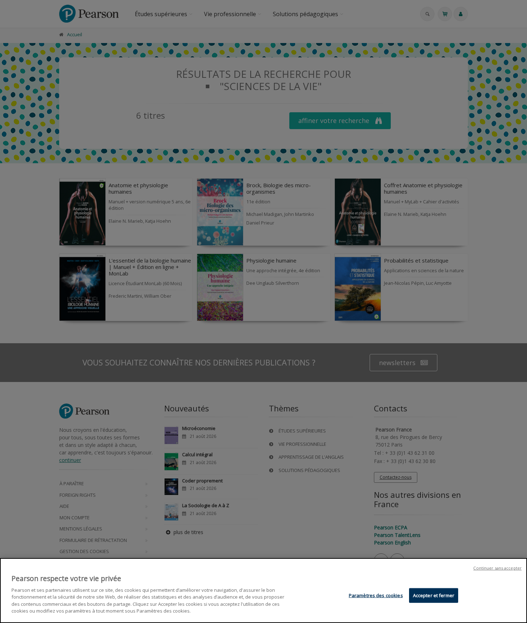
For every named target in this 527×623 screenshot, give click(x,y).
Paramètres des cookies (376, 595)
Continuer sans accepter (497, 568)
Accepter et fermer (433, 595)
